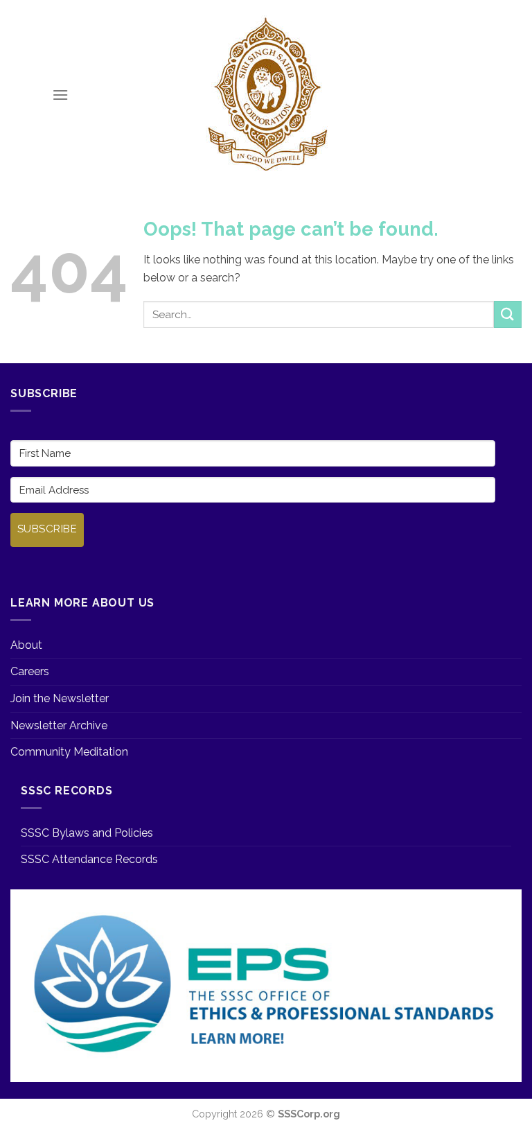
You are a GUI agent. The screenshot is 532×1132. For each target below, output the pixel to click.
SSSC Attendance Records (89, 859)
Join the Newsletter (59, 698)
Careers (29, 671)
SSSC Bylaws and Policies (87, 832)
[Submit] (508, 314)
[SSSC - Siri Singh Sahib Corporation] (266, 95)
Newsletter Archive (58, 725)
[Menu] (60, 95)
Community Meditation (69, 751)
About (26, 645)
